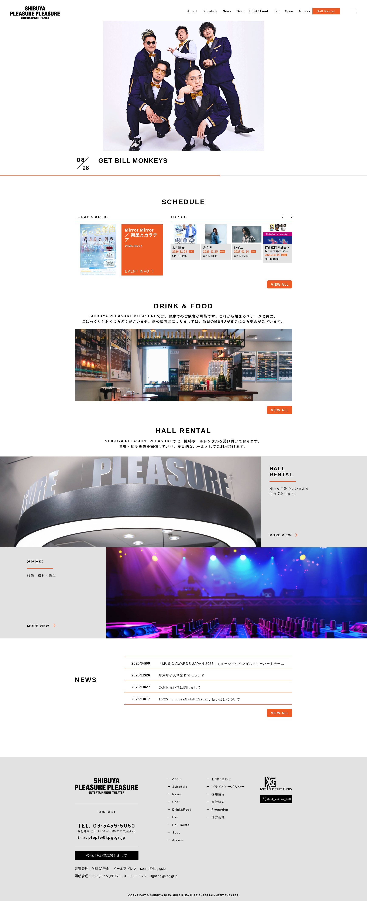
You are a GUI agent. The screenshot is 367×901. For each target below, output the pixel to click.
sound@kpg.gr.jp (153, 868)
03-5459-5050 (114, 825)
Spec (289, 11)
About (192, 11)
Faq (277, 11)
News (227, 11)
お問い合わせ (221, 779)
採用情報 (218, 794)
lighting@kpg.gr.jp (164, 876)
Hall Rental (181, 825)
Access (304, 11)
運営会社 (218, 817)
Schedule (210, 11)
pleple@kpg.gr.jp (107, 837)
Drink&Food (258, 11)
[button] (283, 216)
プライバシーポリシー (228, 786)
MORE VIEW (281, 535)
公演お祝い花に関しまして (106, 855)
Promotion (220, 809)
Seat (240, 11)
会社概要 (218, 802)
